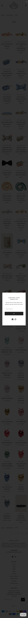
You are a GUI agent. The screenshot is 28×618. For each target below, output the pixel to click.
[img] (12, 319)
